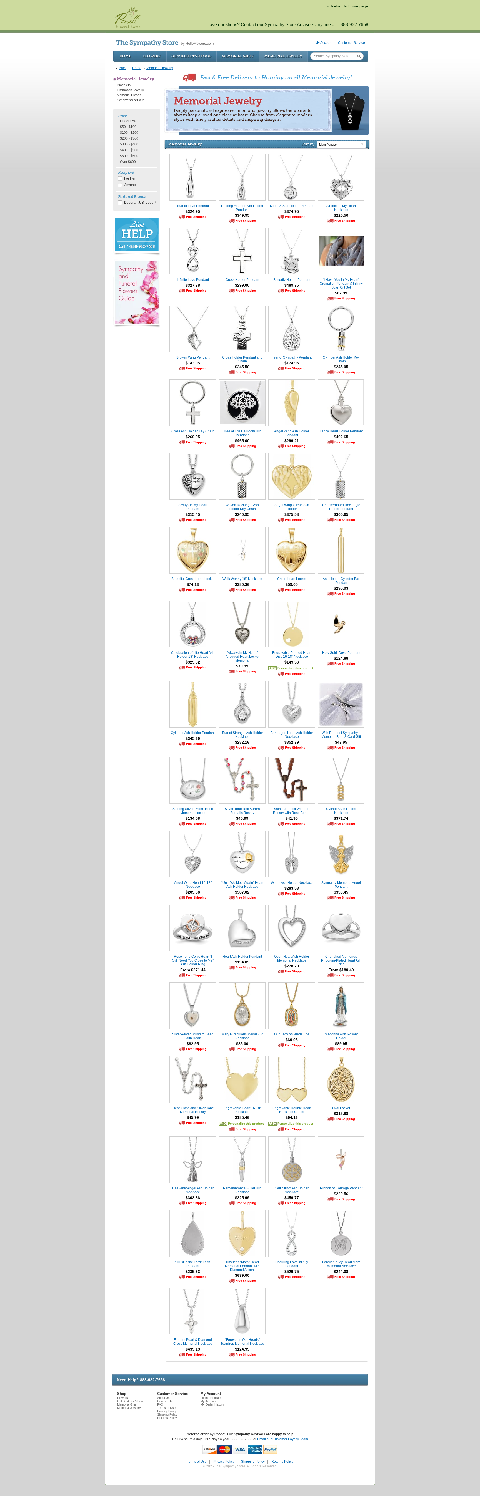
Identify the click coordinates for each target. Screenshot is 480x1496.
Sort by (307, 144)
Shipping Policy (167, 1414)
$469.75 (291, 285)
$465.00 (242, 440)
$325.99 (242, 1197)
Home (125, 56)
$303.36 (193, 1197)
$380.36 (242, 584)
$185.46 (242, 1117)
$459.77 (291, 1197)
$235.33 (193, 1271)
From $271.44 (193, 970)
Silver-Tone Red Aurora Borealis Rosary (242, 811)
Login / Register (211, 1397)
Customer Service (351, 43)
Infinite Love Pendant (193, 280)
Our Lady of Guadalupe (291, 1034)
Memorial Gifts (238, 56)
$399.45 (341, 892)
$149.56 (291, 662)
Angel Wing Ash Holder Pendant (291, 433)
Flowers (152, 56)
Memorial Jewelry (283, 56)
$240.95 (242, 514)
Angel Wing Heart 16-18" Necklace (193, 885)
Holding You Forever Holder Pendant (242, 208)
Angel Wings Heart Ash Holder (291, 507)
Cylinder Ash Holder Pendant (193, 733)
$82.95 (193, 1043)
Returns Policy (167, 1417)
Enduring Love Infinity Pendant (291, 1264)
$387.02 (242, 892)
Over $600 (128, 162)
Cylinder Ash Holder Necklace (341, 811)
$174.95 (291, 363)
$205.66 (193, 892)
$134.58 (193, 818)
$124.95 (242, 1349)
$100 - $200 (129, 133)
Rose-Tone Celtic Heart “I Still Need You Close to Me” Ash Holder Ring (193, 960)
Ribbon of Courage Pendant (341, 1188)
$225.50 (341, 215)
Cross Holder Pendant (242, 280)
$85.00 (242, 1043)
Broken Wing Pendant (192, 357)
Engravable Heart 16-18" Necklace (242, 1110)
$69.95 (292, 1040)
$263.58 (291, 888)
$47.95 (341, 742)
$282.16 (242, 742)
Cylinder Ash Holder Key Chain (341, 359)
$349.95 (242, 215)
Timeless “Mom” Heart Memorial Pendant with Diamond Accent (242, 1266)
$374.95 (291, 211)
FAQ (160, 1404)
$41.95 (292, 818)
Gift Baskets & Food (191, 56)
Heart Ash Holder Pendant (242, 956)
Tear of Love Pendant (193, 206)
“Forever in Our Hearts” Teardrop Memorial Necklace (242, 1342)
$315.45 (193, 514)
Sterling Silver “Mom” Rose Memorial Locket (192, 811)
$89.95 (341, 1043)
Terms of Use (166, 1407)
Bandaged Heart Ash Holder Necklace (292, 735)
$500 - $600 (129, 156)
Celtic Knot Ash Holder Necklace (292, 1190)
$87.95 (341, 293)
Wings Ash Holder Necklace (292, 883)
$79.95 (242, 666)
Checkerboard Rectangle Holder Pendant (341, 507)
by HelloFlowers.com (165, 43)
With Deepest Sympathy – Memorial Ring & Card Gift (341, 735)
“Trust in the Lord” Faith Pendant (192, 1264)
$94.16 (292, 1117)
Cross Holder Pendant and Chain (242, 359)
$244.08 (341, 1271)
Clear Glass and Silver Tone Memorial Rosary (193, 1110)
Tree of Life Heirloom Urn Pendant (242, 433)
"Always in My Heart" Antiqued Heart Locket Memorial (242, 656)
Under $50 (128, 121)
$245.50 (242, 367)
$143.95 (193, 363)
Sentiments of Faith (130, 100)
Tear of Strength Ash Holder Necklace (242, 735)
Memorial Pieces (129, 95)
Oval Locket (341, 1108)
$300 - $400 (129, 144)
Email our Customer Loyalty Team (282, 1439)
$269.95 (193, 437)
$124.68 (341, 658)
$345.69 (193, 738)
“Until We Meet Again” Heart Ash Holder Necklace (242, 885)
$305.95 (341, 514)
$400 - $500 (129, 150)
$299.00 (242, 285)
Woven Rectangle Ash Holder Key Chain (242, 507)
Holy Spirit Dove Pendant (341, 653)
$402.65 (341, 437)
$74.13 (193, 584)
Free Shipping (196, 216)
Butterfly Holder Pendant (291, 280)
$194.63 (242, 962)
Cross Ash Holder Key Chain (192, 431)
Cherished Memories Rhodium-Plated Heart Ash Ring (341, 960)
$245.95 (341, 367)
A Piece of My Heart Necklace (341, 208)
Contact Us (164, 1401)
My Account (323, 43)
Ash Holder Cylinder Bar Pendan (341, 581)
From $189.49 (341, 970)
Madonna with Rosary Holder (341, 1036)
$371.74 (341, 818)
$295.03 (341, 588)
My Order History (212, 1404)
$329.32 (193, 662)
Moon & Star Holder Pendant (291, 206)
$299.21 (291, 440)
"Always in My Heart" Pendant (192, 507)
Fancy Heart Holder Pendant (341, 431)
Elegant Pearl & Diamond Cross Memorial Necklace (192, 1342)
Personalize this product (295, 668)
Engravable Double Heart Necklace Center (291, 1110)
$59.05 (292, 584)
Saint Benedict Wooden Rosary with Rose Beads (291, 811)
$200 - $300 (129, 138)
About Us (163, 1397)
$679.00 (242, 1275)
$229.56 (341, 1194)
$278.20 (291, 966)
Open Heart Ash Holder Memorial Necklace (291, 958)
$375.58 (291, 514)
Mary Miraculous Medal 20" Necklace (242, 1036)
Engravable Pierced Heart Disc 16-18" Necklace (291, 655)
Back (122, 68)
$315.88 (341, 1113)
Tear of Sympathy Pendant (292, 357)
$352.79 (291, 742)
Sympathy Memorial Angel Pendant (341, 885)
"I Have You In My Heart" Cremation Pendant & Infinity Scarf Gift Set (341, 283)
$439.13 (193, 1349)
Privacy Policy (166, 1411)
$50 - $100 (128, 127)
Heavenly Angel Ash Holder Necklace (193, 1190)
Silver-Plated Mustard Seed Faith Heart (193, 1036)
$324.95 (193, 211)
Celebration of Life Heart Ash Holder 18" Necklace (192, 655)
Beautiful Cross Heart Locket (192, 579)
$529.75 (291, 1271)
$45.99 (242, 818)
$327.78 (193, 285)
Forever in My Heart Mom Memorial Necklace (341, 1264)
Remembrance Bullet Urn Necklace (242, 1190)
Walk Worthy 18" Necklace (242, 579)
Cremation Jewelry (130, 90)
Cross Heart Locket (291, 579)
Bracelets (123, 85)
